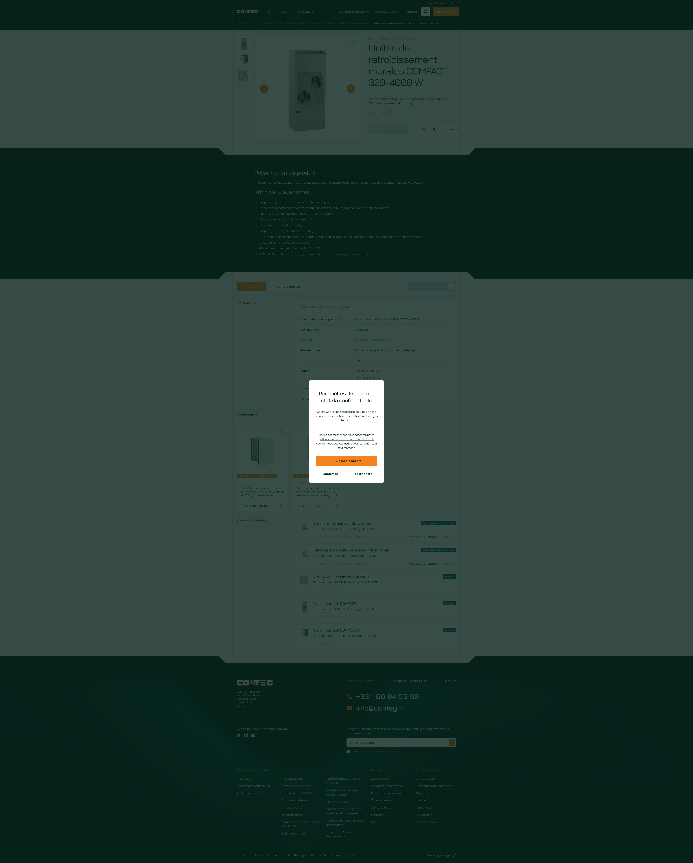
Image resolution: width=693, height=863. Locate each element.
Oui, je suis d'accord (346, 460)
